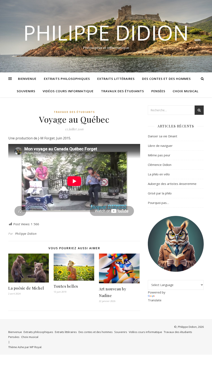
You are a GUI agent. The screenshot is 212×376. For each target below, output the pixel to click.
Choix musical (186, 91)
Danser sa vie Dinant (162, 136)
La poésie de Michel (26, 288)
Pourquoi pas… (158, 203)
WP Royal (35, 347)
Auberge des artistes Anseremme (172, 184)
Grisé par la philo (160, 193)
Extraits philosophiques (67, 79)
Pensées (158, 91)
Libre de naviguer (160, 146)
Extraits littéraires (116, 79)
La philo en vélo (159, 174)
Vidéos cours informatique (68, 91)
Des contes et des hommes (166, 79)
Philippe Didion (106, 32)
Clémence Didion (159, 165)
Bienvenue (27, 79)
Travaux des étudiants (122, 91)
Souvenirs (26, 91)
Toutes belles (66, 286)
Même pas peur (159, 155)
